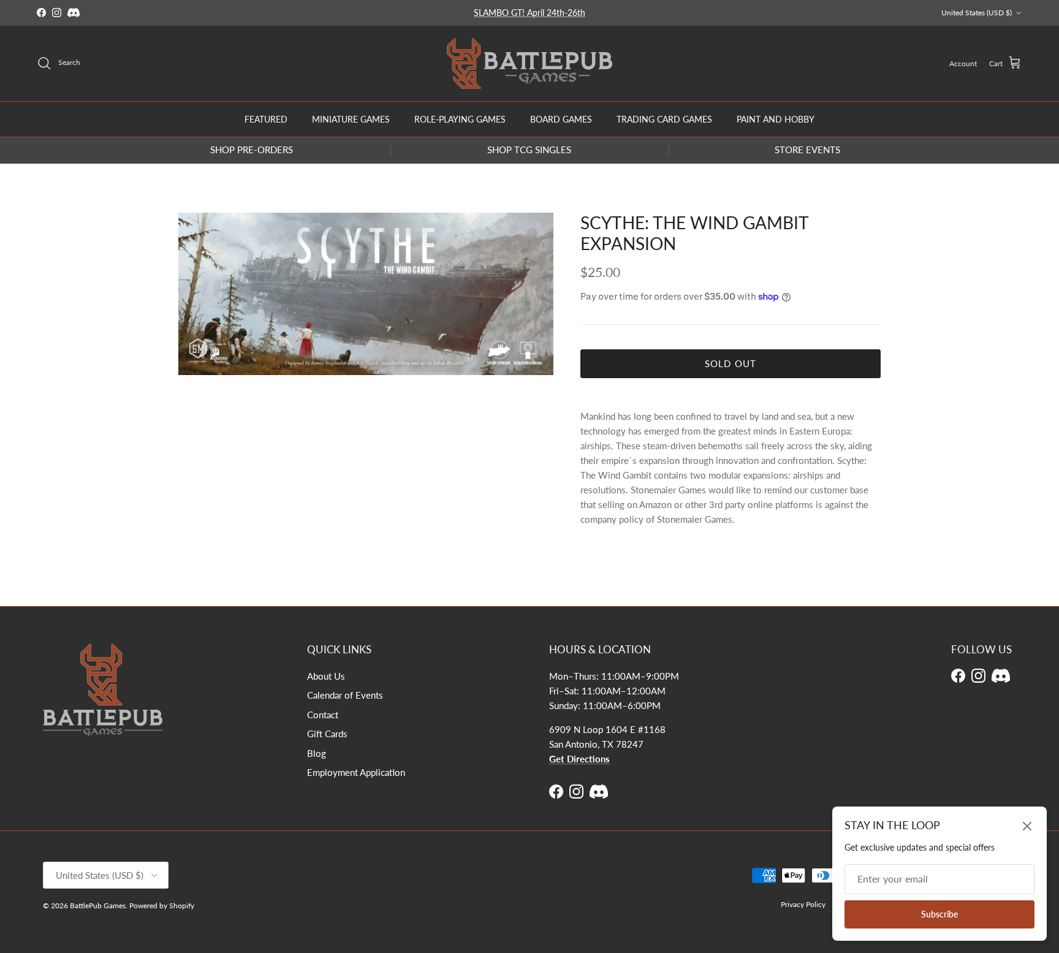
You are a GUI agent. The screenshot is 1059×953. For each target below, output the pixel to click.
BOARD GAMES (561, 118)
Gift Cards (327, 733)
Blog (316, 753)
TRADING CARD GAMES (664, 118)
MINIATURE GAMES (351, 118)
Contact (322, 714)
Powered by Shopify (161, 905)
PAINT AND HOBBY (775, 118)
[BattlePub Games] (529, 63)
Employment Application (356, 772)
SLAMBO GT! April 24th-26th (529, 12)
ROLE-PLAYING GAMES (460, 118)
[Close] (1027, 826)
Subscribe (939, 914)
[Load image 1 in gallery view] (365, 294)
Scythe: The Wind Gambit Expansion (694, 233)
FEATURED (266, 118)
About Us (326, 676)
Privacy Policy (803, 904)
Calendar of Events (345, 695)
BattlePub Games (98, 905)
